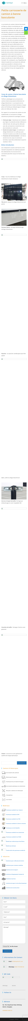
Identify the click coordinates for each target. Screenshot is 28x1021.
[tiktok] (15, 996)
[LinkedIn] (10, 996)
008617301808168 (19, 967)
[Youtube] (13, 996)
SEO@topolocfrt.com (17, 961)
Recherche (22, 763)
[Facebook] (4, 996)
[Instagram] (7, 996)
